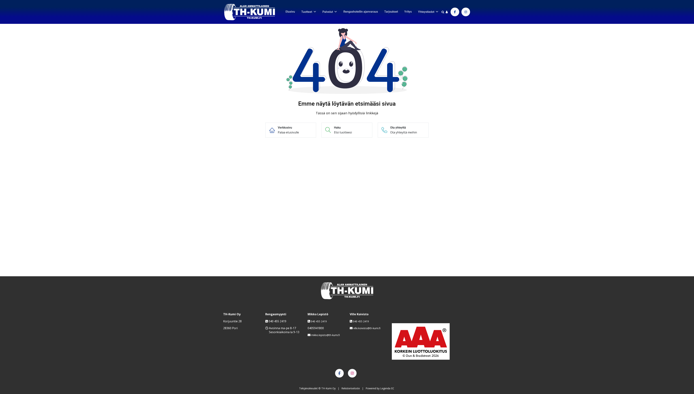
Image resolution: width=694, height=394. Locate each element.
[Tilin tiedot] (447, 12)
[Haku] (443, 12)
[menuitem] (290, 11)
